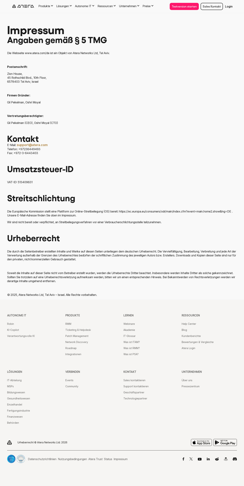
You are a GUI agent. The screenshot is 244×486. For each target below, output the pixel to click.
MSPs (10, 386)
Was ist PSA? (131, 354)
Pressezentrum (191, 386)
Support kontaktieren (136, 386)
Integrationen (73, 354)
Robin (10, 323)
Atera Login (188, 348)
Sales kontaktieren (134, 380)
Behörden (13, 422)
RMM (68, 323)
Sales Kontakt (212, 6)
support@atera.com (32, 145)
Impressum (121, 459)
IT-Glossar (129, 335)
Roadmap (71, 348)
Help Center (189, 323)
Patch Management (76, 335)
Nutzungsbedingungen (72, 459)
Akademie (129, 329)
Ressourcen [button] (105, 6)
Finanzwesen (15, 416)
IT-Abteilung (14, 380)
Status (108, 459)
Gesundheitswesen (18, 398)
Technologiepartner (135, 398)
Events (69, 380)
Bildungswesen (16, 392)
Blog (184, 329)
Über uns (187, 380)
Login (229, 6)
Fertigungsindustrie (18, 410)
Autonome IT (16, 315)
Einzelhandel (14, 404)
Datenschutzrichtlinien (42, 459)
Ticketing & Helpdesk (78, 329)
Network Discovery (76, 342)
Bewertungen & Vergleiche (198, 342)
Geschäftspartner (133, 392)
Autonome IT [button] (83, 6)
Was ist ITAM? (131, 342)
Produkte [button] (44, 6)
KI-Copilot (13, 329)
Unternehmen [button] (127, 6)
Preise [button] (147, 6)
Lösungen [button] (62, 6)
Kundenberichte (191, 335)
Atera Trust (95, 459)
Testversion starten (184, 6)
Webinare (129, 323)
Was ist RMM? (131, 348)
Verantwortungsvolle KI (21, 335)
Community (71, 386)
